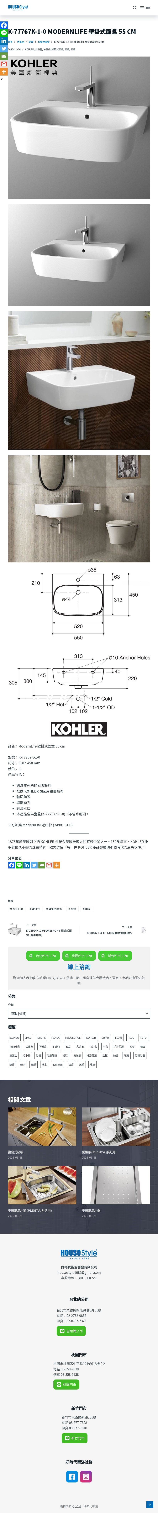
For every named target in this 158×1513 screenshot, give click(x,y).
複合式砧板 (15, 1152)
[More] (56, 865)
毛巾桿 (26, 1055)
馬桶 (81, 1064)
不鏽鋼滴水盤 (91, 1210)
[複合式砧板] (42, 1126)
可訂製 (93, 1046)
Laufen (105, 1037)
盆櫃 (105, 1055)
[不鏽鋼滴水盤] (116, 1185)
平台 (105, 1046)
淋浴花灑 (92, 1055)
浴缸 (65, 1055)
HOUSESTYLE (73, 1037)
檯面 (142, 1046)
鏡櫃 (33, 1064)
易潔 (131, 1046)
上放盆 (29, 1046)
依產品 (47, 49)
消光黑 (77, 1055)
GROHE (41, 1037)
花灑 (126, 1055)
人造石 (80, 1046)
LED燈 (118, 1037)
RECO (131, 1037)
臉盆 (72, 909)
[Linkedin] (26, 865)
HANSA (55, 1037)
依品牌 (38, 49)
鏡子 (22, 1064)
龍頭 (92, 1064)
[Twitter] (34, 865)
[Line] (19, 865)
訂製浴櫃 (140, 1055)
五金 (68, 1046)
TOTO (143, 1037)
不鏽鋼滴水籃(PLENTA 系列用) (30, 1210)
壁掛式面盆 (54, 909)
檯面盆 (13, 1055)
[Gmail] (49, 865)
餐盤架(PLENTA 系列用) (99, 1152)
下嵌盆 (42, 1046)
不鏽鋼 (56, 1046)
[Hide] (1, 79)
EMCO (28, 1037)
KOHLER (29, 49)
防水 (44, 1064)
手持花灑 (119, 1046)
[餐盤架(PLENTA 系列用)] (116, 1126)
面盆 (67, 49)
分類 (11, 1005)
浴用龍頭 (52, 1055)
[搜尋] (134, 7)
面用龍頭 (58, 1064)
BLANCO (14, 1037)
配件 (11, 1064)
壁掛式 (34, 909)
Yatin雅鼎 (14, 1046)
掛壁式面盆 (57, 49)
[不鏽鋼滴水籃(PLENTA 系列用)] (42, 1185)
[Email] (41, 865)
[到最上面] (149, 1504)
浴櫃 (38, 1055)
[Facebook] (11, 865)
